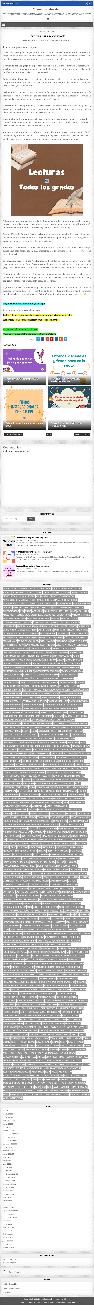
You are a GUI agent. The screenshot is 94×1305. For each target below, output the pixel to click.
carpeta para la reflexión (11, 656)
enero (52, 779)
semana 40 (63, 1045)
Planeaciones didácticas (11, 952)
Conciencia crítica (51, 674)
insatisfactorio (75, 851)
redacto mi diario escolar (29, 1008)
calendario (71, 645)
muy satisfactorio (9, 914)
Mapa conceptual (9, 892)
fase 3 (47, 813)
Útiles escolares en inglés (53, 1094)
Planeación (51, 944)
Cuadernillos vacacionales (32, 708)
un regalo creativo (16, 1094)
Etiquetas (6, 798)
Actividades (53, 596)
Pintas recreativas (22, 941)
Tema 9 (40, 1079)
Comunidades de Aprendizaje (12, 674)
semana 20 (53, 1038)
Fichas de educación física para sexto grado (22, 380)
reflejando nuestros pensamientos (72, 1008)
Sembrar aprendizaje (32, 1049)
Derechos (30, 727)
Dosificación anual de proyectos (67, 757)
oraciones (44, 929)
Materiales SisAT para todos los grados (32, 537)
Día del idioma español (78, 734)
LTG (30, 888)
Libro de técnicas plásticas (32, 877)
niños (77, 914)
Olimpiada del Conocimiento (26, 929)
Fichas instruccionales (34, 824)
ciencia (71, 663)
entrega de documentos (70, 779)
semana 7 (6, 1049)
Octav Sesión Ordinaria (60, 925)
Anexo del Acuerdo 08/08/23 (12, 615)
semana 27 (23, 1042)
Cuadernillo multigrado (11, 701)
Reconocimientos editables (25, 1004)
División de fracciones (82, 753)
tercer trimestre (76, 1079)
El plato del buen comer (44, 776)
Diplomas (86, 746)
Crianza (27, 686)
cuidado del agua (55, 720)
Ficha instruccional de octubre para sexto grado (24, 424)
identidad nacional (48, 847)
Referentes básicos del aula (49, 1008)
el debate (32, 776)
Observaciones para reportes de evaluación (36, 925)
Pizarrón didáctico (58, 941)
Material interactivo (24, 895)
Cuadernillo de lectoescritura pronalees (32, 566)
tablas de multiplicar (62, 1064)
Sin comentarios (32, 540)
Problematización (9, 970)
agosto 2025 (8, 1207)
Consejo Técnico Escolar (50, 678)
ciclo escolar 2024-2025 (40, 663)
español (78, 783)
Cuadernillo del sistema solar (70, 697)
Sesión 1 (5, 1053)
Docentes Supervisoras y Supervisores (24, 757)
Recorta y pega (82, 1004)
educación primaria (67, 764)
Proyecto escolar (64, 989)
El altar (78, 772)
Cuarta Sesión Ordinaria (43, 716)
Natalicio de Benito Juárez (38, 914)
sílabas (48, 1057)
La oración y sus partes (45, 866)
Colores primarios (48, 667)
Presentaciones (18, 963)
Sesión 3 (19, 1053)
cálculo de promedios (47, 645)
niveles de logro (32, 918)
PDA (17, 937)
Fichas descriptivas (60, 821)
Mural (80, 911)
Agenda (26, 607)
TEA (42, 1075)
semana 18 (30, 1038)
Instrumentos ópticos (41, 854)
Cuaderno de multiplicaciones (13, 712)
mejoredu (18, 903)
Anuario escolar (49, 615)
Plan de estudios (24, 944)
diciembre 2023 (10, 1144)
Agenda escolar (47, 607)
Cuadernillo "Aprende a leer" (12, 690)
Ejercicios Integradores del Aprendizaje (31, 772)
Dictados (30, 746)
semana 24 (86, 1038)
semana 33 (80, 1042)
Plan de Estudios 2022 (39, 944)
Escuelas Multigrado (67, 783)
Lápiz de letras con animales (12, 869)
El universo (27, 779)
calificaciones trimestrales (12, 652)
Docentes (6, 757)
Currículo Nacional (28, 723)
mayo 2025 (7, 1201)
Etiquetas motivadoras (19, 798)
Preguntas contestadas (58, 959)
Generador (74, 836)
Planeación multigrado (49, 948)
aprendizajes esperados (69, 618)
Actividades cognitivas (66, 596)
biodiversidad (58, 637)
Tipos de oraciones (67, 1083)
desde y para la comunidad (12, 731)
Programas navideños (27, 985)
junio (62, 862)
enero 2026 (9, 1224)
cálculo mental (61, 645)
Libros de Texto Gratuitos (70, 877)
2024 (80, 588)
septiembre (63, 1049)
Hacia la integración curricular (57, 843)
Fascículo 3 (78, 809)
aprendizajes (55, 618)
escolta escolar (28, 783)
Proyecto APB (15, 989)
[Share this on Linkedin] (56, 339)
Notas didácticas (57, 918)
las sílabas (56, 869)
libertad (42, 873)
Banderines (49, 630)
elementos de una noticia (40, 779)
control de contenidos (67, 682)
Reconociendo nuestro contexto (77, 1000)
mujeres (5, 911)
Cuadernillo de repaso (32, 697)
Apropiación (28, 622)
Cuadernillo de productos (74, 693)
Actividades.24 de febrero (82, 603)
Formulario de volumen (70, 832)
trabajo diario (65, 1087)
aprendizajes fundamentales (12, 622)
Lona (69, 881)
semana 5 (80, 1045)
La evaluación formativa (11, 866)
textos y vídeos (41, 1083)
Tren (86, 1090)
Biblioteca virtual (31, 637)
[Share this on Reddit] (61, 339)
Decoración (21, 727)
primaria (81, 963)
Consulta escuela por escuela (30, 682)
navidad (67, 914)
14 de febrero (33, 588)
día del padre (38, 738)
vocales (20, 1098)
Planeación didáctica (64, 944)
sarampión (6, 1030)
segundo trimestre (21, 1034)
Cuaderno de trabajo (32, 712)
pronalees (47, 985)
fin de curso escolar (65, 828)
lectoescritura (75, 869)
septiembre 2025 (10, 1211)
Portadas (12, 955)
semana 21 (62, 1038)
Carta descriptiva (59, 656)
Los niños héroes (56, 884)
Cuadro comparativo (10, 716)
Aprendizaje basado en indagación (14, 618)
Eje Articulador (20, 768)
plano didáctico (33, 952)
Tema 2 (84, 1075)
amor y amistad (37, 611)
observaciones (83, 922)
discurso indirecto (23, 753)
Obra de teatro (60, 922)
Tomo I (43, 1087)
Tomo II (49, 1087)
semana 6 (87, 1045)
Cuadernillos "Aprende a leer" (58, 701)
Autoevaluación (42, 626)
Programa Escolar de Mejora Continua (16, 982)
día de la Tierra (8, 734)
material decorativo (83, 892)
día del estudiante (64, 734)
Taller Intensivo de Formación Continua (28, 1068)
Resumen (56, 1019)
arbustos (55, 622)
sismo (86, 1057)
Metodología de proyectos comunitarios (56, 903)
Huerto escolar (22, 847)
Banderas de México (9, 630)
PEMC (42, 937)
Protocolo (83, 985)
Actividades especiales (35, 603)
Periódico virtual (9, 941)
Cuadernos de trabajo (75, 712)
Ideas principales (35, 847)
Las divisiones (28, 869)
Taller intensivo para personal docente (16, 1072)
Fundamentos (45, 836)
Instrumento (7, 854)
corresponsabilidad (17, 686)
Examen (65, 802)
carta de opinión (46, 656)
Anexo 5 (86, 611)
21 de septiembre (18, 592)
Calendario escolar (22, 648)
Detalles (34, 731)
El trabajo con (17, 779)
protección (74, 985)
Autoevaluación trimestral (58, 626)
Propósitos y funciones (61, 985)
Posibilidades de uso (70, 955)
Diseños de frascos (43, 753)
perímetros (64, 937)
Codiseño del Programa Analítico (14, 667)
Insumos (53, 854)
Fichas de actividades (31, 821)
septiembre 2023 (11, 1134)
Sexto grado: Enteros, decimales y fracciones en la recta (65, 380)
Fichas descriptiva (45, 821)
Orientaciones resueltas (31, 933)
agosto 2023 (8, 1131)
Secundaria (43, 1030)
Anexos (25, 615)
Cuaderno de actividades (50, 708)
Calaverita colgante (32, 645)
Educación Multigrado (35, 764)
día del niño (28, 738)
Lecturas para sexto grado (47, 36)
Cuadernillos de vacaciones (12, 708)
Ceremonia (60, 660)
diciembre (23, 746)
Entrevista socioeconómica (12, 783)
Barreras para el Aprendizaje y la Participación (23, 633)
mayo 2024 (8, 1161)
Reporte (17, 1015)
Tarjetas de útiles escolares (12, 1075)
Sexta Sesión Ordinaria (67, 1053)
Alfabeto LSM (79, 607)
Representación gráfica (11, 1019)
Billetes (49, 637)
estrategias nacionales (76, 794)
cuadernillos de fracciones (12, 704)
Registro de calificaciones (37, 1012)
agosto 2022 (8, 1114)
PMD (67, 952)
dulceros (83, 757)
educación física (77, 761)
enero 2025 (8, 1187)
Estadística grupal (9, 791)
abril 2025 (7, 1197)
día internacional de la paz (12, 742)
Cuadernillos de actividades (78, 701)
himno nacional (81, 843)
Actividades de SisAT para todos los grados (34, 551)
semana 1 (44, 1034)
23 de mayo (55, 592)
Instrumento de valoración (22, 854)
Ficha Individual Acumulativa (80, 817)
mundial (46, 911)
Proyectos (52, 993)
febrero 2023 (9, 1120)
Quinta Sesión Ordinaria (25, 1000)
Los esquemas (44, 884)
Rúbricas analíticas (10, 1027)
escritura (55, 783)
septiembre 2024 (10, 1174)
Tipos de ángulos (53, 1083)
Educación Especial (64, 761)
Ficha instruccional (10, 821)
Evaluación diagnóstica (77, 798)
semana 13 (74, 1034)
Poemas (5, 955)
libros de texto (54, 877)
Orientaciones (72, 929)
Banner (56, 630)
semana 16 (14, 1038)
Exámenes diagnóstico (61, 806)
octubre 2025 (9, 1214)
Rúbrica (44, 1023)
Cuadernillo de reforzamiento (13, 697)
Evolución (58, 802)
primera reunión (40, 967)
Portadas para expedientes (41, 955)
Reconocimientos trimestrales (46, 1004)
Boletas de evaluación (47, 641)
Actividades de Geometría (11, 600)
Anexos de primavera (36, 615)
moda (42, 907)
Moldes (61, 907)
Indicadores (24, 851)
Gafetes (54, 836)
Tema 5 (17, 1079)
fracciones (83, 832)
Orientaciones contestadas (12, 933)
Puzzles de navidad (9, 1000)
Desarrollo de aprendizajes (60, 727)
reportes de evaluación (70, 1015)
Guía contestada (12, 839)
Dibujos (82, 742)
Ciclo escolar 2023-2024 (22, 663)
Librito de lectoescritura (78, 873)
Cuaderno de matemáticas (69, 708)
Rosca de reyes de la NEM (32, 1023)
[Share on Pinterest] (51, 339)
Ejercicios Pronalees (53, 772)
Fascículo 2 (68, 809)
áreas (62, 622)
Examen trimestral (38, 806)
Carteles (76, 656)
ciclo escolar (7, 663)
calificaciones (70, 648)
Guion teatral (7, 843)
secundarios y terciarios (56, 1030)
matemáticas (34, 892)
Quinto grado (39, 1000)
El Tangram (7, 779)
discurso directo (9, 753)
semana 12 (66, 1034)
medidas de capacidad (31, 899)
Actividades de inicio (28, 600)
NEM (72, 914)
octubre (6, 929)
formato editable (38, 832)
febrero (5, 817)
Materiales (36, 895)
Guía (4, 839)
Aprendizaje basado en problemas (38, 618)
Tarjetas (54, 1072)
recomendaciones (58, 1000)
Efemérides (6, 768)
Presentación (7, 963)
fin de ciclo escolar (50, 828)
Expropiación (32, 809)
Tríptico (6, 1094)
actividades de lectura (44, 600)
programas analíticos (10, 985)
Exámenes (49, 806)
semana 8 (13, 1049)
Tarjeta (47, 1072)
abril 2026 (8, 1234)
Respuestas (48, 1019)
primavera (6, 967)
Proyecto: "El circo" (40, 993)
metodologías (76, 903)
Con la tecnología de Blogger (17, 1272)
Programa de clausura (81, 974)
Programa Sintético (68, 982)
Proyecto (6, 989)
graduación (83, 836)
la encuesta (72, 862)
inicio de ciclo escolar (61, 851)
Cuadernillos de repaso (74, 704)
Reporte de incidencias (45, 1015)
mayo (59, 895)
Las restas (48, 869)
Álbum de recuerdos (66, 607)
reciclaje (48, 1000)
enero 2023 (8, 1117)
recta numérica (14, 1008)
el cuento (24, 776)
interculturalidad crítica (12, 858)
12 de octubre (23, 588)
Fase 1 (36, 813)
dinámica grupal (65, 746)
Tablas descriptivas (77, 1064)
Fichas (20, 821)
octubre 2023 (9, 1137)
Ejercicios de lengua (10, 772)
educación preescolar (51, 764)
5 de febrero (75, 592)
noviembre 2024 (10, 1181)
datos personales (59, 723)
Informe (49, 851)
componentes (29, 671)
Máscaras (25, 892)
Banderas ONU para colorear (27, 630)
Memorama (26, 903)
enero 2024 (8, 1147)
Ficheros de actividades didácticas (15, 828)
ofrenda (13, 929)
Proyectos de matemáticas (66, 993)
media (64, 895)
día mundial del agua (29, 742)
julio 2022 (7, 1110)
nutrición (50, 922)
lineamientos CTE (8, 881)
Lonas (74, 881)
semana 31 (63, 1042)
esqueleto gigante (22, 787)
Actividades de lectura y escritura (65, 600)
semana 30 (55, 1042)
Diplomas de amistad (10, 749)
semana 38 (39, 1045)
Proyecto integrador (78, 989)
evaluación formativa (10, 802)
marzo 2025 (8, 1194)
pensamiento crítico (52, 937)
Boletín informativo (63, 641)
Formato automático (10, 832)
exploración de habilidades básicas (15, 809)
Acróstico (44, 596)
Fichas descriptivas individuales (14, 824)
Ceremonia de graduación (73, 660)
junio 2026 (8, 1241)
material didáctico (9, 895)
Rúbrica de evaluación (56, 1023)
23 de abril (47, 592)
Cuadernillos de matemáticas (33, 704)
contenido (45, 682)
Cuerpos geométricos (22, 720)
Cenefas (45, 660)
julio (57, 862)
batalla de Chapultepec (48, 633)
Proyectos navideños (63, 997)
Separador (44, 1049)
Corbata (6, 686)
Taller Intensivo (8, 1068)
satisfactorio (16, 1030)
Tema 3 (66, 1075)
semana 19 (38, 1038)
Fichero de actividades (51, 824)
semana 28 (31, 1042)
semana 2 (46, 1038)
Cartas (69, 656)
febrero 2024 (9, 1151)
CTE (60, 686)
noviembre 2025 (10, 1217)
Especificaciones (8, 787)
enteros (58, 779)
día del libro (7, 738)
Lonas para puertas (9, 884)
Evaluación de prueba (60, 798)
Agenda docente (35, 607)
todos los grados (9, 1087)
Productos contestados (11, 974)
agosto (55, 607)
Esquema (32, 787)
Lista (17, 881)
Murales (86, 911)
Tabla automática (19, 1064)
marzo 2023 (8, 1124)
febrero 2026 (9, 1227)
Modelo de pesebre (52, 907)
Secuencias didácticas (30, 1030)
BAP (4, 633)
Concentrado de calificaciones (33, 674)
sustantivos (7, 1064)
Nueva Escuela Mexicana (80, 918)
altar (22, 611)
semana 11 (59, 1034)
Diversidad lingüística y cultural (62, 753)
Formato (84, 828)
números (28, 922)
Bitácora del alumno (10, 641)
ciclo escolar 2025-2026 (58, 663)
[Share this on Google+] (47, 339)
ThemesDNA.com (33, 1302)
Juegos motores (49, 862)
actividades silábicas (64, 603)
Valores (66, 1094)
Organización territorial (57, 929)
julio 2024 (7, 1167)
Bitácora (67, 637)
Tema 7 (29, 1079)
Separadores (53, 1049)
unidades (27, 1094)
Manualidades (78, 888)
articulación (75, 622)
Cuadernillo (76, 686)
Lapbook (74, 866)
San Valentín (83, 1027)
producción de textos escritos (76, 970)
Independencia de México (11, 851)
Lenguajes (21, 873)
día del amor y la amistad (47, 734)
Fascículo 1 (59, 809)
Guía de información (26, 839)
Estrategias (82, 791)
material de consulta (67, 892)
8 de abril (14, 596)
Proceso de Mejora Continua (26, 970)
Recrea (5, 1008)
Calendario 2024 (82, 645)
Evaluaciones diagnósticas (44, 802)
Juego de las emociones (10, 862)
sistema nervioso (25, 1060)
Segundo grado (8, 1034)
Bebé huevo (73, 633)
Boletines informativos (79, 641)
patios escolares (9, 937)
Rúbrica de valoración (72, 1023)
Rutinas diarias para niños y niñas (29, 1027)
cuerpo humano (8, 720)
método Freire (36, 903)
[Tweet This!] (38, 339)
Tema (61, 1075)
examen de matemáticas (76, 802)
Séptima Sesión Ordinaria (76, 1049)
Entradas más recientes (13, 434)
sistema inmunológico (10, 1060)
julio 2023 (7, 1127)
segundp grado (34, 1034)
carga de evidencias (75, 652)
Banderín (41, 630)
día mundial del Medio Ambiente (47, 742)
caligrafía (27, 652)
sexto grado (51, 32)
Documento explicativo (47, 757)
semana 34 (6, 1045)
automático (73, 626)
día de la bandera (43, 731)
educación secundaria (82, 764)
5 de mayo (6, 596)
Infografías (42, 851)
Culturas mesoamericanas (12, 723)
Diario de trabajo (73, 742)
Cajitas (21, 645)
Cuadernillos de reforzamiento (54, 704)
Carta (23, 656)
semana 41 (72, 1045)
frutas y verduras (33, 836)
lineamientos (84, 877)
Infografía (33, 851)
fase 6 (63, 813)
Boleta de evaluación (25, 641)
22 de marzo (38, 592)
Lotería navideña (22, 888)
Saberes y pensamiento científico (54, 1027)
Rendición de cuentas (74, 1012)
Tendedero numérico (51, 1079)
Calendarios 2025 (58, 648)
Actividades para (50, 603)
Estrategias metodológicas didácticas (53, 794)
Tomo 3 (31, 1087)
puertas (74, 997)
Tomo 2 (25, 1087)
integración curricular (65, 854)
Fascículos (25, 813)
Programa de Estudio (10, 978)
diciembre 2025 (10, 1221)
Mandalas (49, 888)
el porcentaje (57, 776)
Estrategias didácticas (11, 794)
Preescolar (45, 959)
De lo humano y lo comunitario (77, 723)
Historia (6, 847)
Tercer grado (63, 1079)
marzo (18, 892)
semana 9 (21, 1049)
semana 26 (14, 1042)
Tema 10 (77, 1075)
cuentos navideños (81, 716)
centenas (52, 660)
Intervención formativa (30, 858)
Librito (49, 873)
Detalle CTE (26, 731)
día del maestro (18, 738)
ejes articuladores (67, 772)
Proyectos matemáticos (46, 997)
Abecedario (31, 596)
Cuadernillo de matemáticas (53, 693)
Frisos (23, 836)
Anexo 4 (79, 611)
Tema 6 (23, 1079)
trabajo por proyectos (79, 1087)
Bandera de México (84, 626)
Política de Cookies (10, 1284)
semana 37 (31, 1045)
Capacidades (63, 652)
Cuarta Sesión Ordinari (26, 716)
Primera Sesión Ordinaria (56, 967)
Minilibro (36, 907)
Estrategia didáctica (70, 791)
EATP (19, 761)
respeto (40, 1019)
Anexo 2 (67, 611)
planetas (24, 952)
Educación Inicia (8, 764)
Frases (5, 836)
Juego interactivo (36, 862)
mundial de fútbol (56, 911)
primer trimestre (28, 967)
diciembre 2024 (10, 1184)
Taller (88, 1064)
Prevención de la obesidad (49, 963)
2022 (75, 588)
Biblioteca (6, 637)
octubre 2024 (9, 1177)
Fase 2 (41, 813)
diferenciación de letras (43, 746)
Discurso (65, 749)
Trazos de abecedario (76, 1090)
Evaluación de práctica (44, 798)
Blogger (67, 1299)
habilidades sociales (38, 843)
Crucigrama (54, 686)
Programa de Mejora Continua (67, 978)
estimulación (38, 791)
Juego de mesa (24, 862)
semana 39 (48, 1045)
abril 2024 (7, 1157)
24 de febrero (65, 592)
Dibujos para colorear (10, 746)
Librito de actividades (60, 873)
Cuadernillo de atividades (80, 690)
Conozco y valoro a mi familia (13, 678)
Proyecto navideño (25, 993)
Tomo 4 (37, 1087)
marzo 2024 (8, 1154)
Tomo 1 (19, 1087)
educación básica (51, 761)
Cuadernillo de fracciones (12, 693)
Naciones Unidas (22, 914)
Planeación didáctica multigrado (14, 948)
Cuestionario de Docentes (40, 720)
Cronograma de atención (40, 686)
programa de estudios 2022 (28, 978)
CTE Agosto (66, 686)
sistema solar (37, 1060)
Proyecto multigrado (10, 993)
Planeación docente (33, 948)
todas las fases (80, 1083)
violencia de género (9, 1098)
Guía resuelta (81, 839)
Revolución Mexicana (74, 1019)
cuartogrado (68, 716)
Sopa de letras (70, 1060)
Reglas (63, 1012)
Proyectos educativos (10, 997)
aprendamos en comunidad (81, 615)
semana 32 (71, 1042)
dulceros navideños (10, 761)
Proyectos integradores (28, 997)
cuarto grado (58, 716)
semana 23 (78, 1038)
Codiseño (78, 663)
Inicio (49, 434)
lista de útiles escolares (40, 881)
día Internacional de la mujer (65, 738)
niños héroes (84, 914)
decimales (13, 727)
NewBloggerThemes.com (65, 1302)
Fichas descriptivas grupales (78, 821)
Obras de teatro (71, 922)
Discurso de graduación (78, 749)
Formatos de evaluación (53, 832)
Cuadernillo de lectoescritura (32, 693)
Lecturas (43, 32)
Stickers (79, 1060)
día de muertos (33, 734)
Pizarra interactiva (44, 941)
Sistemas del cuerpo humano (53, 1060)
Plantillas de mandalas (57, 952)
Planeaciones (62, 948)
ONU (38, 929)
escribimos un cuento (42, 783)
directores (56, 749)
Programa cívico (66, 974)
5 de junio (84, 592)
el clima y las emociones (11, 776)
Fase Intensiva (71, 813)
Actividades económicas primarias (14, 603)
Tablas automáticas (46, 1064)
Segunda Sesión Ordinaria (75, 1030)
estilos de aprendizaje (24, 791)
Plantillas (44, 952)
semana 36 (23, 1045)
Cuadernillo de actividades (32, 690)
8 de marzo (22, 596)
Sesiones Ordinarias (51, 1053)
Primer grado (15, 967)
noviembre (67, 918)
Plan (68, 941)
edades (42, 761)
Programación (81, 982)
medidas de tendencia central (61, 899)
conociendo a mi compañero (68, 674)
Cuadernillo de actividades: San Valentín (56, 690)
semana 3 (48, 1042)
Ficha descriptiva (43, 817)
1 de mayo (6, 588)
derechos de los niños (42, 727)
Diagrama (62, 742)
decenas (5, 727)
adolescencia (7, 607)
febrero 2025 (9, 1191)
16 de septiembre (45, 588)
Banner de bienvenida (67, 630)
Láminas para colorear (62, 866)
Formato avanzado (24, 832)
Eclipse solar (26, 761)
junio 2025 (8, 1204)
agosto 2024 (8, 1171)
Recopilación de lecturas (66, 1004)
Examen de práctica (9, 806)
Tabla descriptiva (32, 1064)
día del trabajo (49, 738)
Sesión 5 (33, 1053)
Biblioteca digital (17, 637)
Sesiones (40, 1053)
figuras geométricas (35, 828)
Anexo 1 (61, 611)
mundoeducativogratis (13, 3)
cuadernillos (42, 701)
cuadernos (43, 712)
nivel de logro (8, 918)
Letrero (28, 873)
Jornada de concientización (48, 858)
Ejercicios (29, 768)
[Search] (90, 4)
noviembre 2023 (10, 1141)
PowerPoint (7, 959)
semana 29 (39, 1042)
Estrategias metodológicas (29, 794)
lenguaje (13, 873)
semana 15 (6, 1038)
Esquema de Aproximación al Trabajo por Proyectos (53, 787)
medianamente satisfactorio (12, 899)
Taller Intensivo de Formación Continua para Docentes (62, 1068)
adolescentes (17, 607)
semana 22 (69, 1038)
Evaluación (31, 798)
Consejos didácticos (67, 678)
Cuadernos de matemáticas (58, 712)
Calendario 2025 (8, 648)
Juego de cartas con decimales (69, 858)
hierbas (72, 843)
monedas (81, 907)
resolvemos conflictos (28, 1019)
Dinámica (56, 746)
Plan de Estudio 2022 (10, 944)
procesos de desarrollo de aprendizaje (50, 970)
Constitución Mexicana (11, 682)
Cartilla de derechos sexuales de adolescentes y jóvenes (22, 660)
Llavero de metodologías (58, 881)
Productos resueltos (28, 974)
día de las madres (20, 734)
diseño (33, 753)
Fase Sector (81, 813)
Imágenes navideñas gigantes (73, 847)
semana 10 (51, 1034)
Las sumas (65, 869)
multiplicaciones (36, 911)
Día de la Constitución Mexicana (61, 731)
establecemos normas (80, 787)
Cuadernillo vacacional (28, 701)
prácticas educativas (32, 959)
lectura (85, 869)
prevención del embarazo (67, 963)
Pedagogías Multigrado (31, 937)
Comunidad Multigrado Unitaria (72, 671)
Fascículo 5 (16, 813)
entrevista (83, 779)
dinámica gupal (77, 746)
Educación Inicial (21, 764)
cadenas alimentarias (10, 645)
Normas (41, 918)
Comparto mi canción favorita (13, 671)
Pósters (81, 955)
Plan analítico (76, 941)
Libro (5, 877)
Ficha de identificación (28, 817)
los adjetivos (33, 884)
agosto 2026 (8, 1248)
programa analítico (52, 974)
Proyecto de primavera (48, 989)
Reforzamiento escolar (11, 1012)
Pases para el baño (75, 933)
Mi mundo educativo (47, 9)
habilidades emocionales (22, 843)
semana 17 (22, 1038)
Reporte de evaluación (29, 1015)
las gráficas (39, 869)
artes (68, 622)
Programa (41, 974)
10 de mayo (14, 588)
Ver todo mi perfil (9, 1263)
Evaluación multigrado (26, 802)
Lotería (75, 884)
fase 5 (58, 813)
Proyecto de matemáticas (30, 989)
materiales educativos (48, 895)
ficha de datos (14, 817)
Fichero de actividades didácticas (71, 824)
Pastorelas (86, 933)
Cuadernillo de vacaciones (50, 697)
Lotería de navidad (9, 888)
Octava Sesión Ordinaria (77, 925)
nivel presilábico (19, 918)
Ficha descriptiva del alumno (60, 817)
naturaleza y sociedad (55, 914)
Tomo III (55, 1087)
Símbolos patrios (72, 1057)
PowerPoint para (18, 959)
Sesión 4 (26, 1053)
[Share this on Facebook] (42, 339)
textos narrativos (27, 1083)
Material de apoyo (53, 892)
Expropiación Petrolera (46, 809)
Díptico (20, 749)
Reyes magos (7, 1023)
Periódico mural (75, 937)
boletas (36, 641)
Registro (23, 1012)
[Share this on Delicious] (65, 339)
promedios (39, 985)
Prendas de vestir (74, 959)
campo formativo (37, 652)
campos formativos (51, 652)
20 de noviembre (66, 588)
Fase (31, 813)
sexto (24, 1057)
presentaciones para (32, 963)
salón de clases (72, 1027)
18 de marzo (56, 588)
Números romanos (39, 922)
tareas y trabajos (37, 1072)
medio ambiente (78, 899)
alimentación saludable (11, 611)
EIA (12, 768)
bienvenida (41, 637)
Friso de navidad (14, 836)
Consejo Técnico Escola (32, 678)
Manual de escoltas (66, 888)
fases (88, 813)
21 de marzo (7, 592)
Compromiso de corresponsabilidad (47, 671)
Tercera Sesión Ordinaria (11, 1083)
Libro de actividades (15, 877)
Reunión (63, 1019)
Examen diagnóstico (24, 806)
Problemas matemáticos (74, 967)
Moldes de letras (71, 907)
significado (41, 1057)
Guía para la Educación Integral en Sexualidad (60, 839)
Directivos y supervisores (42, 749)
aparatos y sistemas (64, 615)
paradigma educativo (60, 933)
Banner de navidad (82, 630)
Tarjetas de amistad (65, 1072)
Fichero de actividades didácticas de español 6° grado (66, 424)
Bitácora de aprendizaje (79, 637)
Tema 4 (11, 1079)
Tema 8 (34, 1079)
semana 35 (14, 1045)
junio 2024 (8, 1164)
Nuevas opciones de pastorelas (13, 922)
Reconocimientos (9, 1004)
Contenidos (54, 682)
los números (67, 884)
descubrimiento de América (80, 727)
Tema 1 (72, 1075)
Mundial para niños (70, 911)
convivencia (80, 682)
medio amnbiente (8, 903)
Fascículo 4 (7, 813)
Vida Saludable (75, 1094)
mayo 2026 (8, 1238)
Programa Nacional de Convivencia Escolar (45, 982)
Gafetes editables (64, 836)
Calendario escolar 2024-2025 (40, 648)
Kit (66, 862)
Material (43, 892)
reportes (58, 1015)
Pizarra (33, 941)
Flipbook (76, 828)
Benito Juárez (83, 633)
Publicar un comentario (62, 40)
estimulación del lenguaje (52, 791)
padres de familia (46, 933)
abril (38, 596)
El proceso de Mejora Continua (74, 776)
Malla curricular (38, 888)
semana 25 (6, 1042)
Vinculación (86, 1094)
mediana (70, 895)
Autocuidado (31, 626)
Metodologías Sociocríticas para (14, 907)
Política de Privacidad (11, 1288)
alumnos (28, 611)
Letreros (35, 873)
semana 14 (82, 1034)
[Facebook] (86, 4)
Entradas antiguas (82, 434)
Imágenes (59, 847)
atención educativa (9, 626)
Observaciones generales (11, 925)
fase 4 (52, 813)
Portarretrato (57, 955)
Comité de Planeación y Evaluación (68, 667)
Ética (87, 794)
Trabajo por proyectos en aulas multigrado (18, 1090)
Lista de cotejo (25, 881)
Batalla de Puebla (63, 633)
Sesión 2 (12, 1053)
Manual (56, 888)
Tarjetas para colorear (32, 1075)
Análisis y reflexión (50, 611)
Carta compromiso (33, 656)
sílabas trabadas (58, 1057)
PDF (21, 937)
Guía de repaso (39, 839)
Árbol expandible (38, 622)
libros (45, 877)
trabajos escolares (41, 1090)
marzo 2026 (8, 1231)
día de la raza (78, 731)
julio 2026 (7, 1244)
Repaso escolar (8, 1015)
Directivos (28, 749)
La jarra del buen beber (28, 866)
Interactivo (79, 854)
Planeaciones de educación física (79, 948)
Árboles (48, 622)
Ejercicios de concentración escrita (75, 768)
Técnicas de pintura (51, 1075)
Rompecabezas (18, 1023)
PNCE (71, 952)
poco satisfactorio (81, 952)
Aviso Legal (7, 1292)
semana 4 (56, 1045)
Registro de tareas (53, 1012)
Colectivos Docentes (34, 667)
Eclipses (35, 761)
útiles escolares (37, 1094)
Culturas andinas (69, 720)
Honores (13, 847)
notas (48, 918)
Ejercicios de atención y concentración (48, 768)
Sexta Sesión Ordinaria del (12, 1057)
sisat (80, 1057)
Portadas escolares (24, 955)
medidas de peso (44, 899)
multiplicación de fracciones (19, 911)
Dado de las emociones (44, 723)
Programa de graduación (47, 978)
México (29, 907)
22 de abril (28, 592)
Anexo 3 (73, 611)
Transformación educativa (59, 1090)
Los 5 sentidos (23, 884)
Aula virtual (21, 626)
